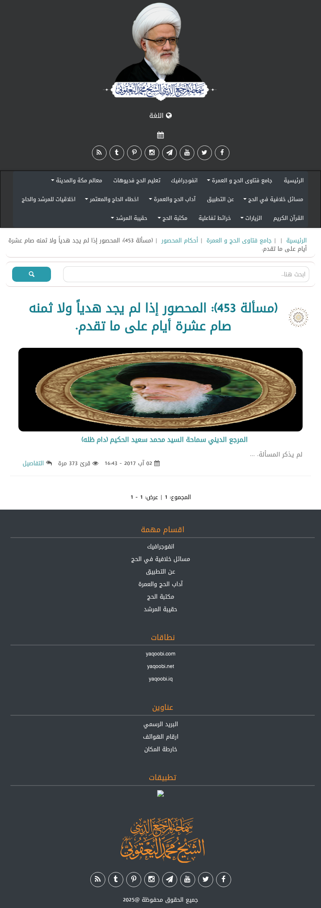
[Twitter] (204, 152)
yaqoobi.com (160, 653)
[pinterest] (134, 152)
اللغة (157, 116)
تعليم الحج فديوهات (136, 180)
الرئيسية (294, 180)
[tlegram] (169, 152)
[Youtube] (187, 152)
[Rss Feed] (99, 152)
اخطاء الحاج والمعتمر (110, 200)
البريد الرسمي (160, 724)
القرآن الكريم (288, 218)
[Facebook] (222, 152)
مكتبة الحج (171, 219)
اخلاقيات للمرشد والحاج (49, 199)
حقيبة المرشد (128, 219)
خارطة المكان (160, 749)
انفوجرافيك (184, 180)
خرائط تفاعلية (215, 218)
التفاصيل (33, 463)
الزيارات (250, 219)
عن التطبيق (220, 199)
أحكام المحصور (179, 240)
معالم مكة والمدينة (75, 181)
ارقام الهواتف (160, 736)
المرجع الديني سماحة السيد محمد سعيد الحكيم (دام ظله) (165, 440)
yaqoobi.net (160, 666)
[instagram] (152, 152)
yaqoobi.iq (161, 678)
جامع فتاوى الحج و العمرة (238, 181)
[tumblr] (117, 152)
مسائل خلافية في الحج (272, 200)
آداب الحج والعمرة (171, 200)
